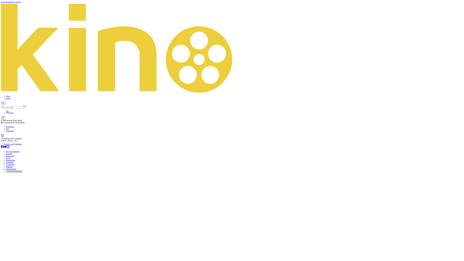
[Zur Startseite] (232, 48)
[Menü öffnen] (3, 117)
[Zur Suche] (3, 103)
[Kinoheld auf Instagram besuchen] (8, 147)
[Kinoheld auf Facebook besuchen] (2, 147)
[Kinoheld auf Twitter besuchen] (5, 147)
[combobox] (12, 107)
